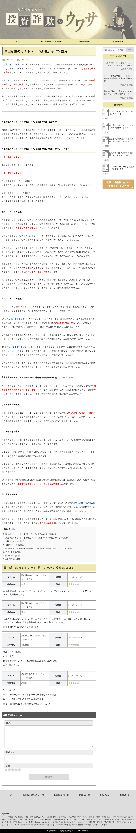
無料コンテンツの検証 (13, 541)
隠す (14, 529)
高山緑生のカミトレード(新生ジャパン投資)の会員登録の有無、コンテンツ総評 (37, 548)
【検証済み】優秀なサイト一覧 (33, 795)
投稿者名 (10, 752)
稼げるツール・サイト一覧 (51, 41)
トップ (18, 41)
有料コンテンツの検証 (13, 545)
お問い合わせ (105, 795)
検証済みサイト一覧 (61, 795)
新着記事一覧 (118, 41)
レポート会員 (15, 319)
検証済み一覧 (84, 41)
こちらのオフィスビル (83, 503)
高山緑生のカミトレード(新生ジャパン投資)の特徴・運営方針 (30, 534)
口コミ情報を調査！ (12, 555)
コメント (10, 723)
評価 (8, 766)
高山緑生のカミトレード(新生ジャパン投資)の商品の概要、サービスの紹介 (35, 538)
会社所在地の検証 (11, 559)
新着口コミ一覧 (84, 795)
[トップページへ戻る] (68, 19)
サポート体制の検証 (12, 552)
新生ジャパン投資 (12, 64)
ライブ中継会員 (16, 347)
